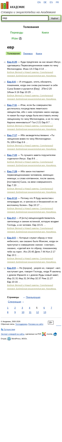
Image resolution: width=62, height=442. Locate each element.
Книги (45, 32)
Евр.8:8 (11, 268)
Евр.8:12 (12, 198)
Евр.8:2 (11, 218)
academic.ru (13, 5)
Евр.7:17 (12, 135)
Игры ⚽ (17, 38)
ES (51, 2)
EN (39, 2)
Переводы (16, 32)
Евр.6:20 (12, 62)
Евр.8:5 (11, 237)
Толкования (31, 27)
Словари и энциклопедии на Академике (28, 12)
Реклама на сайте (35, 324)
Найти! (54, 18)
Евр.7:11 (12, 105)
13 (44, 312)
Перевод (28, 53)
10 (23, 312)
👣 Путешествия (8, 329)
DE (45, 2)
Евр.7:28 (12, 171)
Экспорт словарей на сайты (12, 334)
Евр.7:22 (12, 155)
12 (37, 312)
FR (57, 2)
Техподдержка (21, 324)
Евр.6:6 (11, 81)
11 (30, 312)
